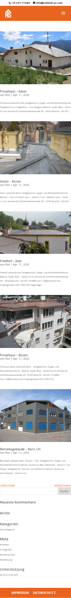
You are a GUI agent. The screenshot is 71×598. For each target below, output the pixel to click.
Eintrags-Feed (6, 549)
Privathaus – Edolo (13, 91)
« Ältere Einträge (7, 485)
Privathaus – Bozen (14, 355)
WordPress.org (6, 560)
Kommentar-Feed (7, 554)
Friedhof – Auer (11, 261)
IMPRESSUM (20, 593)
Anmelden (4, 544)
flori (7, 95)
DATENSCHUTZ (44, 593)
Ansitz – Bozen (10, 181)
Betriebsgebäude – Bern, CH (20, 449)
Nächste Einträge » (62, 485)
